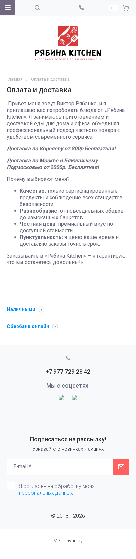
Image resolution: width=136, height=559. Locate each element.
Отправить (121, 467)
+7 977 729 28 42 (68, 371)
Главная (15, 79)
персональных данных (46, 493)
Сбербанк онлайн (29, 326)
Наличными (22, 309)
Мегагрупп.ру (68, 540)
